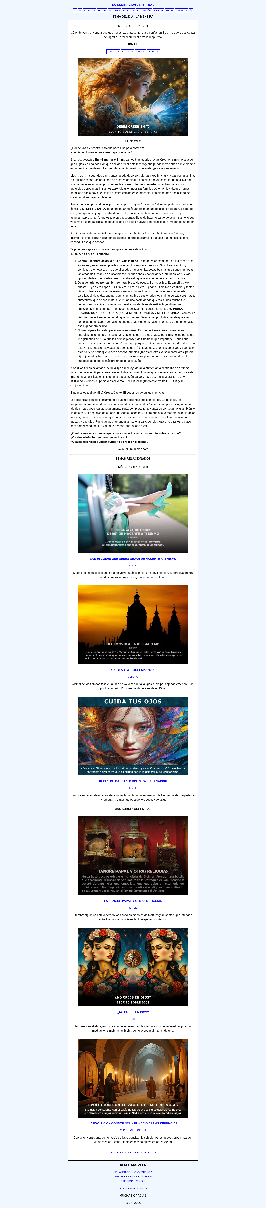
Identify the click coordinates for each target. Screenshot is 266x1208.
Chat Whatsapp (122, 1172)
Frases (102, 10)
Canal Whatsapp (143, 1172)
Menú (169, 10)
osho (133, 1019)
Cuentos (89, 10)
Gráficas (181, 10)
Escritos (128, 10)
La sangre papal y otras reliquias (133, 900)
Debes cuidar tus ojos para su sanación (133, 781)
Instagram (126, 1181)
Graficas (127, 51)
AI (80, 10)
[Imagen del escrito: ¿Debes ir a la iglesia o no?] (133, 663)
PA (75, 10)
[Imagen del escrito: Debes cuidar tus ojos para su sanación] (133, 774)
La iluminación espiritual (133, 4)
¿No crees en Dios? (133, 1012)
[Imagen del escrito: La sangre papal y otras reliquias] (133, 894)
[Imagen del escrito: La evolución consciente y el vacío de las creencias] (133, 1117)
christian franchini (133, 1130)
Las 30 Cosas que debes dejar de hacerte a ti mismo (133, 558)
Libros (143, 1188)
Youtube (140, 1181)
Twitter (118, 1176)
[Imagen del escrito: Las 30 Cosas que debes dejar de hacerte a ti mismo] (133, 552)
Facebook (132, 1176)
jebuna (133, 676)
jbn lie (133, 565)
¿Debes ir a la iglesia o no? (133, 669)
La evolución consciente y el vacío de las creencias (133, 1123)
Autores (114, 10)
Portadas (113, 51)
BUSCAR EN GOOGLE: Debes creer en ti (133, 1152)
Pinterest (146, 1176)
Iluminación (144, 10)
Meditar (158, 10)
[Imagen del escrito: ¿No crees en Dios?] (133, 1005)
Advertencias (127, 1188)
